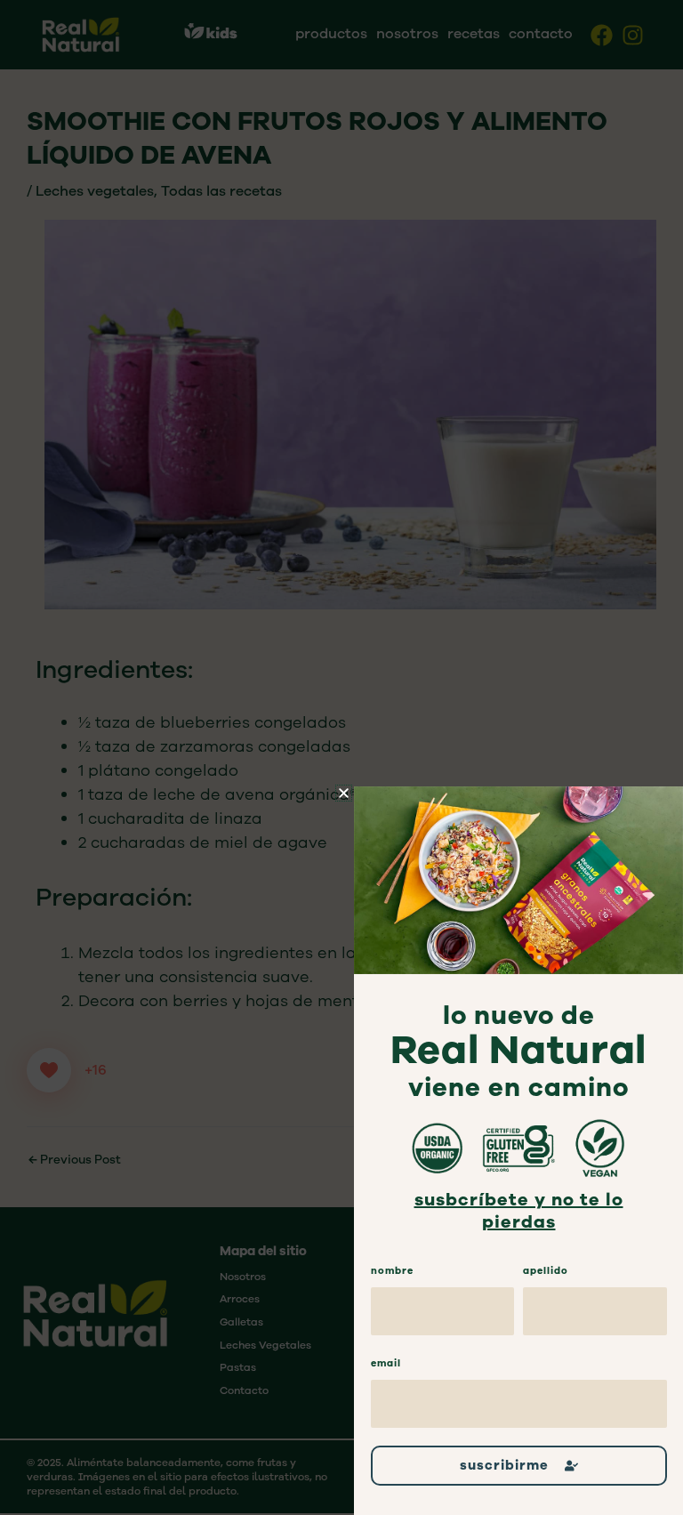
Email (386, 1363)
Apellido (545, 1270)
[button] (343, 793)
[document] (341, 757)
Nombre (392, 1270)
